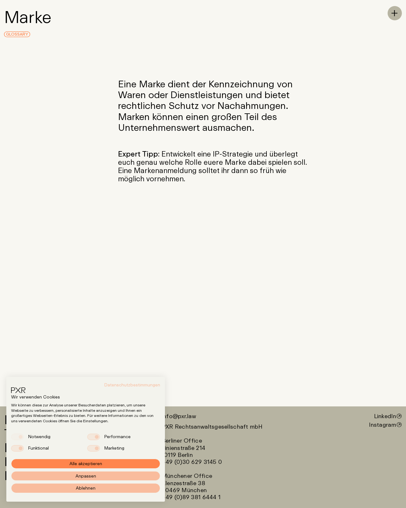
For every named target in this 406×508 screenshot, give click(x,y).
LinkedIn (385, 415)
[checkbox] (17, 437)
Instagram (382, 424)
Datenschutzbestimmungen (132, 385)
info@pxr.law (179, 415)
